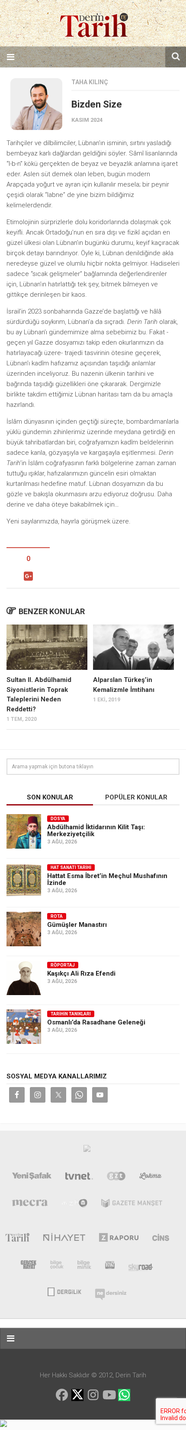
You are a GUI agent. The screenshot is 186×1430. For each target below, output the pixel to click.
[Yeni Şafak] (32, 1178)
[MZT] (74, 1205)
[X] (77, 1395)
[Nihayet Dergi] (64, 1239)
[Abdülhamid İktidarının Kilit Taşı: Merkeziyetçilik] (23, 831)
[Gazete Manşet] (131, 1205)
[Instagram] (93, 1395)
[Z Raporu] (118, 1239)
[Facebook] (62, 1395)
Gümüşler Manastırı (77, 925)
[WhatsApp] (124, 1395)
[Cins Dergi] (160, 1239)
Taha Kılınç (89, 82)
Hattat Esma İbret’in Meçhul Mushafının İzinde (107, 879)
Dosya (58, 818)
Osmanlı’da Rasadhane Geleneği (96, 1022)
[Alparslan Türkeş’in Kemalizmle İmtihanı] (133, 647)
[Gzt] (116, 1178)
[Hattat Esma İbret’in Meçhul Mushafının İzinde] (23, 880)
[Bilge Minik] (84, 1266)
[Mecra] (30, 1205)
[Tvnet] (79, 1178)
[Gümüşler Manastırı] (23, 929)
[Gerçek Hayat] (28, 1266)
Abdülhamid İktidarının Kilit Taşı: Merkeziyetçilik (96, 830)
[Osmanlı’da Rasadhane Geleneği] (23, 1026)
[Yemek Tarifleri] (150, 1178)
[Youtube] (109, 1395)
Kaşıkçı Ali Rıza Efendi (81, 973)
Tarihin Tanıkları (71, 1013)
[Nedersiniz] (110, 1290)
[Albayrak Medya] (86, 1151)
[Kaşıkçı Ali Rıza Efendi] (23, 978)
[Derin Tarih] (17, 1239)
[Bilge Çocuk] (57, 1266)
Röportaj (63, 965)
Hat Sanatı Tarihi (71, 867)
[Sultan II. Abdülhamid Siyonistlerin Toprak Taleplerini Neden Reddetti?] (46, 647)
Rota (57, 916)
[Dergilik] (64, 1290)
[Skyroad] (140, 1266)
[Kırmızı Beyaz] (110, 1266)
